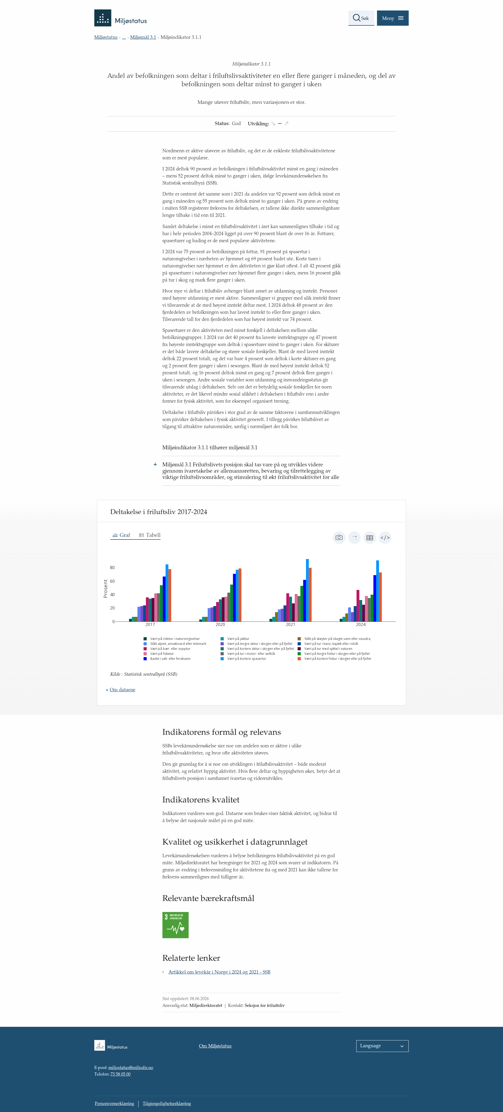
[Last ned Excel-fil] (369, 537)
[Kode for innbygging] (385, 537)
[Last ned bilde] (339, 537)
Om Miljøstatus (215, 1046)
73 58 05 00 (120, 1074)
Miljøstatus (106, 37)
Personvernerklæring (114, 1104)
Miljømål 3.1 (143, 37)
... (124, 37)
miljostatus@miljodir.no (130, 1068)
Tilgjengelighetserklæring (167, 1104)
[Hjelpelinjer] (354, 537)
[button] (279, 124)
